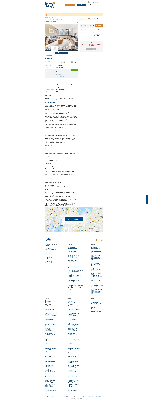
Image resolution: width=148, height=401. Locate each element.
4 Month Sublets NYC (48, 258)
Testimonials (84, 396)
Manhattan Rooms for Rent (73, 248)
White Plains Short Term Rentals (73, 361)
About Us (57, 396)
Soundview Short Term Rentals (73, 332)
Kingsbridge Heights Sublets (73, 321)
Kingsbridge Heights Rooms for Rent (74, 323)
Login (102, 4)
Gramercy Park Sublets (72, 282)
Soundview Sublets (71, 333)
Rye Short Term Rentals (72, 372)
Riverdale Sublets (71, 306)
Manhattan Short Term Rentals (73, 245)
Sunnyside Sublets (48, 329)
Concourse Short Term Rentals (73, 335)
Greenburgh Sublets (71, 377)
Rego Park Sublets (48, 325)
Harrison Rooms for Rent (72, 386)
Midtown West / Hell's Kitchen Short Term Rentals (76, 262)
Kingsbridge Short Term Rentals (73, 324)
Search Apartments (69, 4)
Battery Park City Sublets (72, 267)
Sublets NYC (47, 245)
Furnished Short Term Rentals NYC (51, 249)
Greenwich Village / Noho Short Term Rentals (75, 285)
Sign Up (97, 4)
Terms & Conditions (98, 396)
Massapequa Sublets (48, 370)
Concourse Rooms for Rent (72, 338)
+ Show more (70, 289)
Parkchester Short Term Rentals (73, 313)
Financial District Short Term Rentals (74, 277)
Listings (47, 396)
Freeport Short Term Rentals (49, 365)
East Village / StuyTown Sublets (73, 275)
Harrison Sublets (71, 385)
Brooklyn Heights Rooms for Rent (96, 268)
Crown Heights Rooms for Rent (96, 287)
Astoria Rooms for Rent (49, 311)
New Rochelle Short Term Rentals (73, 357)
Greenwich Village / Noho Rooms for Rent (75, 287)
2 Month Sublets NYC (48, 256)
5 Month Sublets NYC (48, 260)
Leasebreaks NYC (48, 252)
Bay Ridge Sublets (94, 252)
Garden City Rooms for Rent (49, 360)
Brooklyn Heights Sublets (95, 266)
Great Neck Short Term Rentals (50, 376)
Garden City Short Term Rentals (50, 357)
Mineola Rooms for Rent (49, 375)
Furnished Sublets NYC (49, 246)
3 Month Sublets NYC (48, 257)
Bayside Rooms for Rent (49, 338)
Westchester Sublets (72, 349)
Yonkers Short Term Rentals (72, 354)
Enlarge (75, 22)
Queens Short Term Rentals (50, 300)
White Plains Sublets (71, 362)
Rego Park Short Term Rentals (50, 324)
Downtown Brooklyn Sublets (96, 291)
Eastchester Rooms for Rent (72, 382)
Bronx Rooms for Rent (72, 302)
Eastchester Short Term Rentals (73, 380)
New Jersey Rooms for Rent (96, 311)
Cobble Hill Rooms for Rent (95, 284)
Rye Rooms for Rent (71, 375)
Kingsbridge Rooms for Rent (73, 326)
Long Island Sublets (48, 349)
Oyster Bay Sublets (48, 362)
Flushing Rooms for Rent (49, 341)
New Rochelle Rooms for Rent (73, 360)
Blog (73, 396)
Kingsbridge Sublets (71, 325)
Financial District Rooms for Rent (73, 280)
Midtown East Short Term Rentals (73, 255)
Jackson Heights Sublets (49, 321)
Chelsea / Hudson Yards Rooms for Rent (74, 272)
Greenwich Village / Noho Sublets (73, 286)
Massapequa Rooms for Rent (50, 371)
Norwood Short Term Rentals (73, 317)
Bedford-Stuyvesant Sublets (96, 257)
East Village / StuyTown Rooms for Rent (74, 276)
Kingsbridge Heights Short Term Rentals (75, 320)
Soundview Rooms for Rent (72, 334)
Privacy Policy (90, 396)
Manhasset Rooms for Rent (49, 382)
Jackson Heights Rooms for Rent (50, 323)
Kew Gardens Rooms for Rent (50, 334)
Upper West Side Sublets (72, 260)
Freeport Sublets (48, 366)
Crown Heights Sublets (95, 286)
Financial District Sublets (72, 279)
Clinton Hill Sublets (94, 279)
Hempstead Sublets (48, 355)
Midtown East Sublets (71, 256)
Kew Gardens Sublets (48, 333)
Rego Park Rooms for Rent (49, 326)
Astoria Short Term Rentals (49, 309)
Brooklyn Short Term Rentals (96, 245)
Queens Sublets (48, 301)
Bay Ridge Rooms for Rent (95, 253)
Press (79, 396)
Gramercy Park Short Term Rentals (74, 281)
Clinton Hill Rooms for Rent (95, 280)
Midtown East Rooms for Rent (73, 257)
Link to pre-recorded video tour (62, 89)
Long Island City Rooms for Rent (50, 315)
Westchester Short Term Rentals (74, 348)
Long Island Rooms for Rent (50, 351)
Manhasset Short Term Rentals (50, 380)
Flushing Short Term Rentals (49, 339)
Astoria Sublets (47, 310)
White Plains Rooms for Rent (73, 363)
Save (89, 18)
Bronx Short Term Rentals (72, 300)
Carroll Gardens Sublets (95, 275)
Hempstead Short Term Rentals (50, 354)
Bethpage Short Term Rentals (50, 384)
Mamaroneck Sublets (71, 389)
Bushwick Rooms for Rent (95, 271)
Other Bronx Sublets (71, 310)
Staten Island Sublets (95, 302)
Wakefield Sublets (71, 329)
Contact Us (52, 396)
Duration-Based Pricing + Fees (86, 27)
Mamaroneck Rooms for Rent (73, 390)
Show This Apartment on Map (74, 219)
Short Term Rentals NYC (49, 248)
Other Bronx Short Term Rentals (73, 309)
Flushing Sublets (48, 340)
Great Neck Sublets (48, 377)
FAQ (76, 396)
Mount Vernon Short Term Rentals (73, 365)
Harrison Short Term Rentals (73, 384)
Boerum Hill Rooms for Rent (95, 263)
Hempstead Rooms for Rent (49, 356)
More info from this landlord (62, 76)
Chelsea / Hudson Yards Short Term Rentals (75, 270)
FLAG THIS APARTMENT (50, 55)
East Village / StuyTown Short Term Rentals (75, 274)
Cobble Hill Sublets (94, 282)
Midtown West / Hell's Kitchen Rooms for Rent (75, 265)
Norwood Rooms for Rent (72, 319)
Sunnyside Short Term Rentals (50, 328)
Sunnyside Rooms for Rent (49, 330)
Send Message (91, 49)
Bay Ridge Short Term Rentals (96, 251)
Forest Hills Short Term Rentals (50, 317)
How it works (68, 396)
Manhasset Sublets (48, 381)
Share (82, 18)
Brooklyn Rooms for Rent (95, 248)
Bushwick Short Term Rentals (96, 269)
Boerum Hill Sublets (94, 262)
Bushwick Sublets (94, 270)
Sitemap (62, 396)
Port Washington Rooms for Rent (50, 390)
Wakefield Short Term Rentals (73, 328)
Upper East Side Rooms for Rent (73, 253)
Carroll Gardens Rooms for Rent (96, 276)
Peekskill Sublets (71, 370)
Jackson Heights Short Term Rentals (51, 320)
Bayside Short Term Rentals (49, 335)
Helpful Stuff (91, 4)
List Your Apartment (81, 4)
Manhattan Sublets (71, 247)
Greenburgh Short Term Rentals (73, 376)
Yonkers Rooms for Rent (72, 356)
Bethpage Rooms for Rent (49, 386)
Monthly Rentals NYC (48, 262)
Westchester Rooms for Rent (73, 351)
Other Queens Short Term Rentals (50, 305)
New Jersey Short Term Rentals (96, 308)
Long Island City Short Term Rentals (51, 313)
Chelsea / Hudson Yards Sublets (73, 271)
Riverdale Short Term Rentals (73, 305)
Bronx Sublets (70, 301)
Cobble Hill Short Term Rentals (96, 281)
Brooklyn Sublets (94, 247)
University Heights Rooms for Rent (73, 341)
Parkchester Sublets (71, 314)
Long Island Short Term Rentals (50, 348)
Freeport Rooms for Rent (49, 367)
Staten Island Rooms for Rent (96, 303)
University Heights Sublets (72, 340)
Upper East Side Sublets (72, 252)
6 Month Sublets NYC (48, 261)
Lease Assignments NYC (49, 250)
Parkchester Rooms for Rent (72, 315)
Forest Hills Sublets (48, 318)
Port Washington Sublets (49, 389)
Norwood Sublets (71, 318)
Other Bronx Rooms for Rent (72, 311)
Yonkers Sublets (70, 355)
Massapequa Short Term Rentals (50, 369)
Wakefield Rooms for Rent (72, 330)
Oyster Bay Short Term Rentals (50, 361)
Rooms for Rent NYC (48, 253)
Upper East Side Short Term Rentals (74, 251)
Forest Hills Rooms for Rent (49, 319)
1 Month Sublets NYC (48, 254)
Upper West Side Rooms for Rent (73, 261)
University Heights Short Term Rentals (74, 339)
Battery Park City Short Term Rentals (74, 266)
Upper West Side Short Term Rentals (74, 259)
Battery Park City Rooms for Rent (73, 268)
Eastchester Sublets (71, 381)
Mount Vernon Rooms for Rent (73, 367)
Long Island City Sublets (49, 314)
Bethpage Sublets (48, 385)
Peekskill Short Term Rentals (73, 369)
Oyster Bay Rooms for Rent (49, 363)
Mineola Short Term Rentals (49, 372)
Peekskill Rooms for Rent (72, 371)
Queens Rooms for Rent (49, 302)
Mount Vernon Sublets (71, 366)
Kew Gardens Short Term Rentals (50, 332)
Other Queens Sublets (48, 306)
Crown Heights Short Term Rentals (97, 285)
